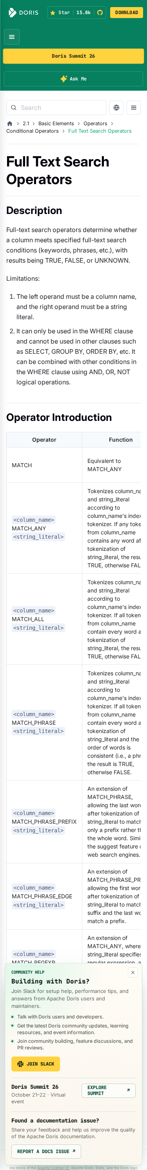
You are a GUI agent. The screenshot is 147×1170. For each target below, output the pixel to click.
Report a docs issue (46, 1151)
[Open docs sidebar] (134, 108)
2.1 (26, 123)
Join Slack (40, 1064)
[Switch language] (116, 108)
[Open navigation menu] (12, 37)
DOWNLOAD (126, 12)
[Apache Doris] (23, 12)
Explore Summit (108, 1090)
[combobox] (56, 108)
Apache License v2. (53, 1168)
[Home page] (9, 123)
